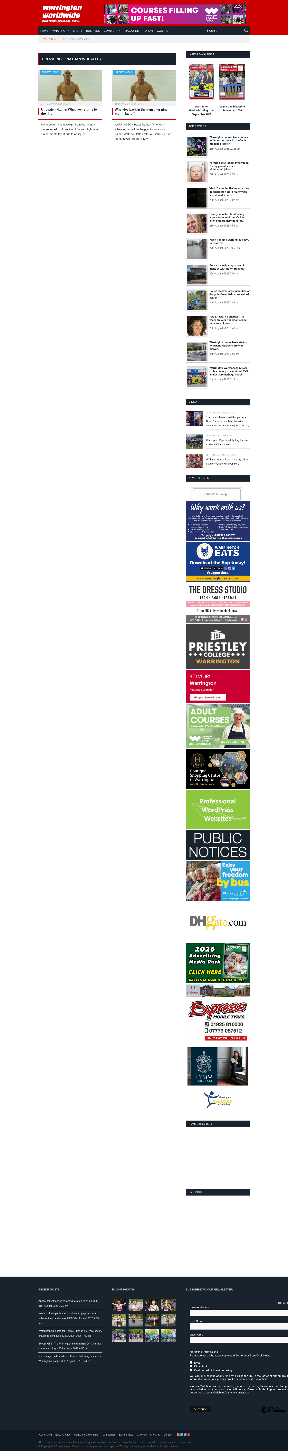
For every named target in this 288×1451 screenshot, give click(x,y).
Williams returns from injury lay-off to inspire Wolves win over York (227, 461)
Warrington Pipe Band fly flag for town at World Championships (227, 442)
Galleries (142, 1434)
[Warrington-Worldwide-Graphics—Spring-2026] (218, 747)
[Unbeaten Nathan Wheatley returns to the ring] (70, 87)
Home (65, 39)
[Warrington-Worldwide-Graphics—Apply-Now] (175, 23)
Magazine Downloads (86, 1434)
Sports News (50, 72)
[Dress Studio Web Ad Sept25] (218, 622)
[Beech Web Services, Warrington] (218, 828)
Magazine (132, 30)
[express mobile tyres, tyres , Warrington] (218, 1045)
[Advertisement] (217, 1157)
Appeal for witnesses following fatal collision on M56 (68, 1300)
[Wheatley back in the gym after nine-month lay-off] (144, 87)
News (44, 30)
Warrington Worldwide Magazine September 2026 (201, 110)
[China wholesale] (218, 941)
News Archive (63, 1434)
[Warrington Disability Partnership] (218, 1111)
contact (163, 30)
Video (193, 401)
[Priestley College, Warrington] (218, 668)
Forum (148, 30)
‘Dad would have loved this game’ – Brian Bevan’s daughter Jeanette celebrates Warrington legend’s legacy (227, 421)
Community (112, 30)
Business (93, 30)
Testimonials (108, 1434)
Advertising (45, 1434)
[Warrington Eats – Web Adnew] (218, 581)
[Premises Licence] (218, 859)
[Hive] (218, 788)
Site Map (155, 1434)
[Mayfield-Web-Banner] (218, 540)
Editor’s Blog (126, 1434)
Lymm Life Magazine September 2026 (232, 108)
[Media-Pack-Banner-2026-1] (218, 982)
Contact (168, 1434)
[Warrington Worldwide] (64, 13)
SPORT (77, 30)
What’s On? (60, 30)
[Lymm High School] (217, 1084)
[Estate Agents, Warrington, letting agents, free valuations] (218, 702)
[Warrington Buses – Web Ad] (218, 900)
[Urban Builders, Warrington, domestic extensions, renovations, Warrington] (218, 995)
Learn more (197, 1392)
